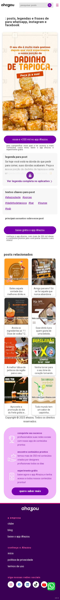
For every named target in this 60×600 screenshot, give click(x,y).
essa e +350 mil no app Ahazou (30, 139)
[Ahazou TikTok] (36, 584)
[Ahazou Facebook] (19, 584)
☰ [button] (57, 5)
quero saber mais (30, 491)
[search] (50, 5)
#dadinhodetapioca (16, 203)
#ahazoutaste (13, 197)
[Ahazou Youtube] (44, 584)
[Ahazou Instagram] (11, 584)
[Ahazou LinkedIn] (27, 584)
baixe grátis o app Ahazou (30, 230)
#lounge (42, 203)
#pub (8, 208)
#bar (31, 203)
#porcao (27, 197)
